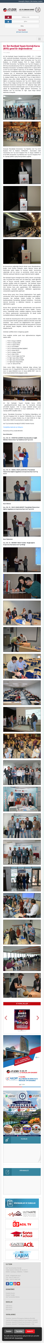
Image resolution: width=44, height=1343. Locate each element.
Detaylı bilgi (19, 1338)
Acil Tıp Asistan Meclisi (13, 1297)
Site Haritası (33, 1)
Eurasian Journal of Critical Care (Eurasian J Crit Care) (22, 1322)
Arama (40, 1)
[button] (6, 1019)
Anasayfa (21, 1)
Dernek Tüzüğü (10, 1295)
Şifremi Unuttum (22, 32)
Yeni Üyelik (22, 30)
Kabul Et (30, 1331)
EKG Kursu (9, 1310)
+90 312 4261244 (15, 1279)
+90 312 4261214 (14, 1277)
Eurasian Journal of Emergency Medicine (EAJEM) (20, 1318)
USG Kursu (9, 1306)
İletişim (27, 1)
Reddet (8, 1331)
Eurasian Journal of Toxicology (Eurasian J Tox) (20, 1324)
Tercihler (19, 1331)
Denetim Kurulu (10, 1293)
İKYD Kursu (9, 1308)
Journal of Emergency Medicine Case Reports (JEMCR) (22, 1320)
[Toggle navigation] (39, 39)
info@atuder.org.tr (15, 1276)
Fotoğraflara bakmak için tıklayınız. (13, 427)
